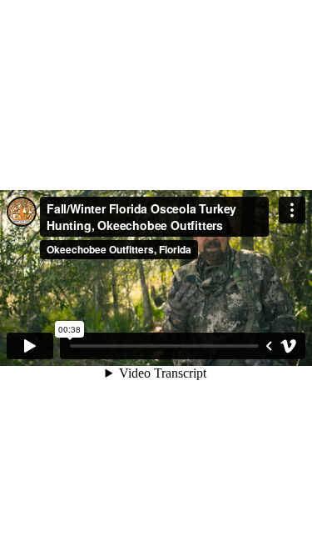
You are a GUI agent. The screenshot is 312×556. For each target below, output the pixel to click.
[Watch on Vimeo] (289, 346)
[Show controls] (269, 346)
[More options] (292, 210)
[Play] (30, 346)
